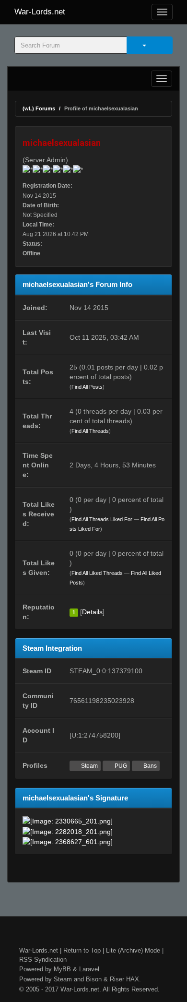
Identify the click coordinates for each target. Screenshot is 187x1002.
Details (92, 612)
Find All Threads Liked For (101, 519)
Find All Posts (87, 387)
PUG (120, 766)
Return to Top (82, 950)
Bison (94, 979)
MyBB (62, 969)
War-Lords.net (39, 11)
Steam (89, 766)
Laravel (89, 969)
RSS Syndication (43, 959)
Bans (149, 766)
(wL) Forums (39, 108)
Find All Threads (90, 431)
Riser (117, 979)
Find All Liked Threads (97, 573)
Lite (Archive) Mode (133, 950)
